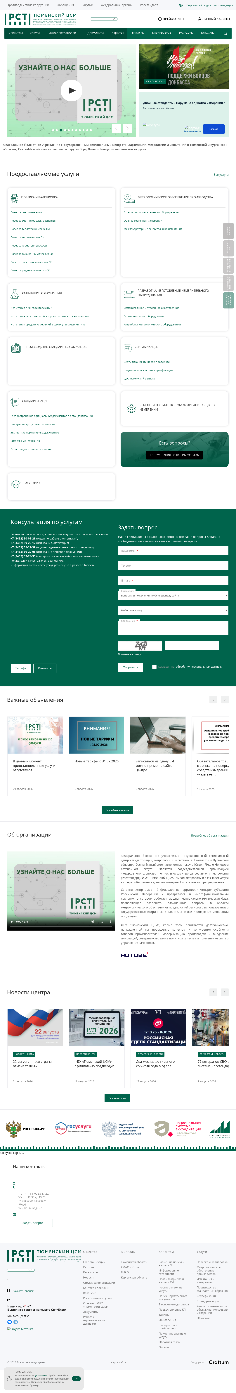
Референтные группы (97, 1298)
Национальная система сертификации (148, 370)
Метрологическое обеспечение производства (209, 1270)
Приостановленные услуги (172, 1335)
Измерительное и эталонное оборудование (151, 308)
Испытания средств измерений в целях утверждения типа (48, 324)
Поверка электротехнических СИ (31, 262)
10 (87, 130)
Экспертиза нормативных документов (35, 432)
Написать (214, 129)
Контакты (186, 33)
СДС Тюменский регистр (139, 378)
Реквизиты (90, 1272)
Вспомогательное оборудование (144, 316)
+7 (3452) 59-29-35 (23, 556)
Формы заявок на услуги (170, 1289)
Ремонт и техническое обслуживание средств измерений (212, 1309)
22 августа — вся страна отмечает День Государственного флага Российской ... (32, 1063)
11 (91, 130)
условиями (41, 1375)
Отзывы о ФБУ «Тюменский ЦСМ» (95, 1304)
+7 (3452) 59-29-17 (23, 543)
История (88, 1267)
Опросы (164, 1347)
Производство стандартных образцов (212, 1289)
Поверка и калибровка (212, 1262)
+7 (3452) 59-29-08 (23, 552)
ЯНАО (125, 1272)
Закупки (87, 5)
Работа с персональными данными (94, 1320)
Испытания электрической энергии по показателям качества (50, 316)
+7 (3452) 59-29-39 (23, 547)
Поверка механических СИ (27, 237)
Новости (89, 1277)
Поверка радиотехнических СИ (30, 270)
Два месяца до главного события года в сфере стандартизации (155, 1063)
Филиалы (137, 33)
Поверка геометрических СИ (29, 245)
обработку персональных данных (199, 666)
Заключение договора (174, 1304)
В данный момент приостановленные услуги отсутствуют (34, 765)
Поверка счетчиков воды (26, 212)
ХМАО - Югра (130, 1267)
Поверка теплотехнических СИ (30, 229)
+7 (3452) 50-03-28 (23, 538)
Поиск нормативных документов (173, 1297)
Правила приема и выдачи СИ (171, 1280)
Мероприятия (161, 33)
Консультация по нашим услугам (174, 455)
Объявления (167, 1320)
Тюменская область (134, 1262)
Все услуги (221, 175)
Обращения (65, 5)
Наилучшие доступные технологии (33, 424)
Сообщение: (129, 621)
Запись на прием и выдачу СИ (171, 1263)
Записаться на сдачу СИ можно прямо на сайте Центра (155, 765)
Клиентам (16, 33)
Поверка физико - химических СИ (32, 254)
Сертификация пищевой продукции (147, 362)
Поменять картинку (129, 654)
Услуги (35, 33)
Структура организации (99, 1282)
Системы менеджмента (25, 441)
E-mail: (127, 581)
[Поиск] (225, 33)
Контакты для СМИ (96, 1288)
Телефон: (127, 565)
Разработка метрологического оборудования (152, 324)
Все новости (117, 1098)
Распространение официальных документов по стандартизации (52, 416)
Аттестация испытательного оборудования (151, 212)
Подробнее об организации (210, 835)
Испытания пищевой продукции (31, 308)
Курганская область (134, 1277)
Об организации (94, 1262)
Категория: (127, 591)
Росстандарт (149, 5)
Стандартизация (208, 1301)
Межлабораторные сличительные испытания (153, 229)
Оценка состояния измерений (143, 220)
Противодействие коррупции (28, 5)
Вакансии (207, 33)
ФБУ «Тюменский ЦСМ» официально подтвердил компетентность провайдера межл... (94, 1063)
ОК (76, 1378)
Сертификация (206, 1296)
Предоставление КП (172, 1309)
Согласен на (190, 666)
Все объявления (117, 810)
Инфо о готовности (62, 33)
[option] (35, 759)
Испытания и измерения (205, 1280)
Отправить (130, 667)
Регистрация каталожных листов (31, 449)
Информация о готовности (169, 1272)
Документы (95, 33)
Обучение (203, 1318)
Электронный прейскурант (168, 1326)
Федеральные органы (116, 5)
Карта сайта (118, 1362)
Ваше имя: (129, 551)
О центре (118, 33)
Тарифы (21, 668)
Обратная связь (169, 1342)
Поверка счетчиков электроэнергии (33, 220)
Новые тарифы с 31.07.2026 (96, 761)
